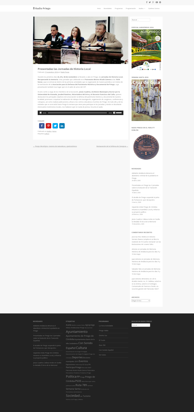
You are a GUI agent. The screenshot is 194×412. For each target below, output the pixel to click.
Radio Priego (42, 8)
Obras (86, 364)
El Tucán (102, 340)
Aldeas (68, 328)
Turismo (86, 396)
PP (78, 376)
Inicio (99, 8)
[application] (80, 113)
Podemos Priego (85, 373)
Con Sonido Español (106, 350)
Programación (131, 8)
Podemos (77, 373)
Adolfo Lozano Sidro (78, 325)
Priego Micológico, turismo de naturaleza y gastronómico (55, 146)
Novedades (108, 8)
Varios (54, 131)
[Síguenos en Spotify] (159, 2)
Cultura (46, 134)
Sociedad (73, 395)
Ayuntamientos (80, 339)
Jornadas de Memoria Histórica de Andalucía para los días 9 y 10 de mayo (146, 251)
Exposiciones (70, 364)
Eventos (83, 361)
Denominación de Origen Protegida (76, 351)
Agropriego (90, 325)
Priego (82, 377)
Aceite (68, 325)
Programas (119, 8)
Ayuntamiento (77, 331)
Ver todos (102, 355)
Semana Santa (73, 388)
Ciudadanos (73, 343)
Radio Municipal (86, 381)
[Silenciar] (114, 113)
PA (89, 364)
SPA (81, 396)
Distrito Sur (103, 335)
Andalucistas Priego (77, 328)
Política (71, 376)
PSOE (78, 381)
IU (83, 364)
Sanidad (90, 385)
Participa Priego (74, 367)
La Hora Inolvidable (106, 326)
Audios (141, 8)
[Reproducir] (41, 113)
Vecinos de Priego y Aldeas (74, 399)
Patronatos (91, 370)
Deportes (77, 357)
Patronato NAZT (86, 367)
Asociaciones (88, 328)
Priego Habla (103, 330)
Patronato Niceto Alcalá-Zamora (76, 370)
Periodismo (69, 373)
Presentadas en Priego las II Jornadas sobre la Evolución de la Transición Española (145, 187)
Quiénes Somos (154, 8)
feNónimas (79, 364)
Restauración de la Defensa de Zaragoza (112, 146)
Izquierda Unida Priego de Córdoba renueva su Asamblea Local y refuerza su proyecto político (146, 209)
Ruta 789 (81, 385)
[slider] (119, 113)
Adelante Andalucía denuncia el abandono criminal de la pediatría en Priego (145, 175)
